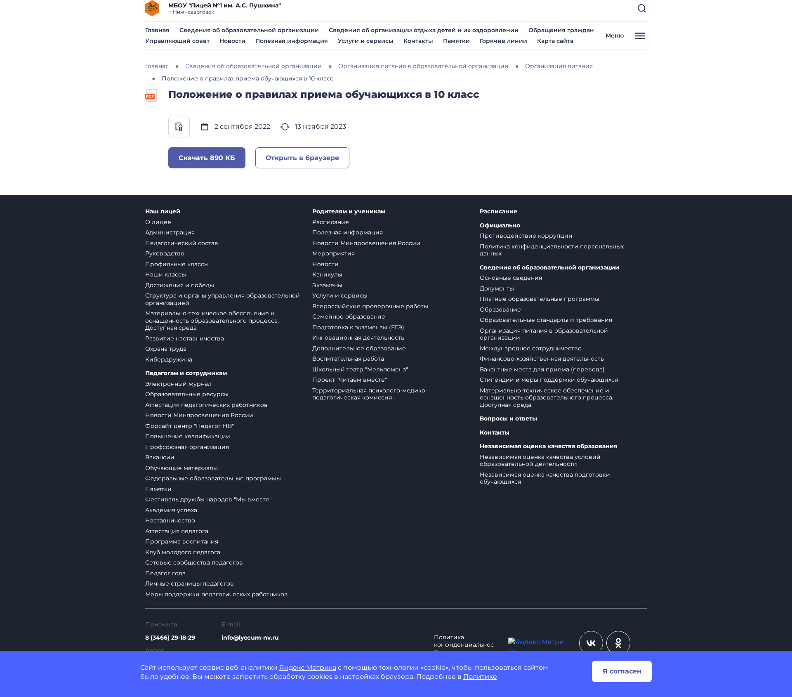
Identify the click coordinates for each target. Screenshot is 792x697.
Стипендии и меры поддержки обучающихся (549, 379)
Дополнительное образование (359, 348)
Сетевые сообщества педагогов (194, 562)
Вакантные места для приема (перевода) (542, 369)
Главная (157, 30)
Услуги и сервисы (366, 41)
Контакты (418, 41)
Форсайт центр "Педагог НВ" (189, 426)
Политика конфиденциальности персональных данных (552, 250)
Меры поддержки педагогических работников (216, 594)
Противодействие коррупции (526, 235)
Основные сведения (511, 277)
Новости (232, 41)
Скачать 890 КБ (207, 158)
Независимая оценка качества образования (549, 446)
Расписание (330, 222)
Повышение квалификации (187, 436)
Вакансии (159, 457)
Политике (480, 676)
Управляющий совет (177, 41)
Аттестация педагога (176, 531)
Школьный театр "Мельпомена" (360, 369)
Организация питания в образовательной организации (544, 334)
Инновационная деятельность (358, 337)
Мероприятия (333, 253)
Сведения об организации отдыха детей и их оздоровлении (424, 30)
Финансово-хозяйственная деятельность (542, 358)
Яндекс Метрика (307, 667)
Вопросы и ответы (508, 418)
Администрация (170, 232)
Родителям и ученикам (348, 211)
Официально (500, 225)
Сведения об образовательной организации (249, 30)
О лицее (158, 222)
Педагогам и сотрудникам (186, 373)
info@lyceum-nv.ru (250, 637)
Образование (500, 309)
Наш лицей (162, 211)
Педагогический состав (181, 243)
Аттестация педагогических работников (206, 405)
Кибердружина (168, 359)
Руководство (164, 253)
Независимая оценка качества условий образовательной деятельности (540, 460)
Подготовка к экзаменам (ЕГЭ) (358, 327)
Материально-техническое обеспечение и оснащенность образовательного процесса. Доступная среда (212, 320)
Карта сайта (555, 41)
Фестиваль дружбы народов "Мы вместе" (208, 499)
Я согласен (622, 671)
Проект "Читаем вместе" (349, 379)
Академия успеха (171, 510)
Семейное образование (348, 316)
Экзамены (327, 285)
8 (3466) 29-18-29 (170, 637)
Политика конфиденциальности (464, 644)
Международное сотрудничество (531, 348)
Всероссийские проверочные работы (370, 306)
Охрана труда (165, 348)
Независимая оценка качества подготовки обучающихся (545, 478)
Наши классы (165, 274)
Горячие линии (503, 41)
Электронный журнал (178, 383)
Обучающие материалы (181, 468)
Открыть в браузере (302, 158)
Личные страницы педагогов (189, 583)
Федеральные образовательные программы (213, 478)
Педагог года (165, 573)
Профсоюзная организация (187, 447)
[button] (642, 8)
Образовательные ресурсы (187, 394)
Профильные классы (177, 264)
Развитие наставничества (184, 338)
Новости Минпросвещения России (199, 415)
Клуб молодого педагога (182, 552)
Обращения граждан (561, 30)
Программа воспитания (181, 541)
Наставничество (170, 520)
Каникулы (327, 274)
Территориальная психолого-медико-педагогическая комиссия (369, 394)
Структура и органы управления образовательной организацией (222, 299)
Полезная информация (291, 41)
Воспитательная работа (348, 358)
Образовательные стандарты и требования (546, 320)
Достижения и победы (179, 285)
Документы (497, 288)
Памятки (456, 41)
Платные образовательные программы (539, 298)
